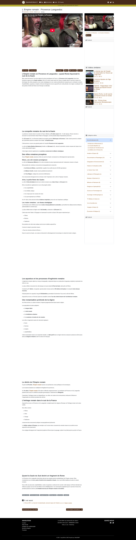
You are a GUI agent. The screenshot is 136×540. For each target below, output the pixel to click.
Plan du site (25, 524)
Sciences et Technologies (93, 190)
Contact (24, 522)
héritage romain (53, 495)
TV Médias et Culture (92, 199)
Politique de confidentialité (28, 526)
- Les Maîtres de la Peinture (94, 149)
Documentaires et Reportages (94, 157)
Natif (67, 70)
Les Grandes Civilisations (103, 32)
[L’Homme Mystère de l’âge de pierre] (90, 81)
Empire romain (26, 495)
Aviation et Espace (92, 153)
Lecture (26, 70)
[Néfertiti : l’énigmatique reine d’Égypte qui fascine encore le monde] (90, 88)
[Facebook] (110, 523)
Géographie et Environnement (94, 161)
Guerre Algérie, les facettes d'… (74, 509)
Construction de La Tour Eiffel (30, 509)
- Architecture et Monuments (94, 143)
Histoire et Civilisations (92, 32)
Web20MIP (77, 537)
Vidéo (55, 2)
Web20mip (71, 524)
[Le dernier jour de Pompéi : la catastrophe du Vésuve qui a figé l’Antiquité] (90, 73)
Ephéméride (48, 2)
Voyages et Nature (91, 207)
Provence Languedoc (34, 495)
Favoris (62, 2)
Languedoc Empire (44, 495)
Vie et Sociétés (91, 203)
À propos (24, 530)
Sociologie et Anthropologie (94, 194)
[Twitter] (113, 523)
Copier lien (73, 70)
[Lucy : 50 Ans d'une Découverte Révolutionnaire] (90, 102)
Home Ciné (33, 70)
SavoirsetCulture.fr (31, 2)
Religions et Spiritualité (93, 186)
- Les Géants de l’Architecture (94, 147)
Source (89, 35)
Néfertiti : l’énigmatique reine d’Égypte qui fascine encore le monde (103, 87)
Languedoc (66, 495)
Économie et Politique (92, 211)
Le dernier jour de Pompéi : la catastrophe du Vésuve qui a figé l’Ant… (103, 72)
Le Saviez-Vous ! (91, 170)
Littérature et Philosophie (93, 174)
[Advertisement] (52, 58)
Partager (60, 70)
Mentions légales (26, 528)
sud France (60, 495)
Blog (42, 2)
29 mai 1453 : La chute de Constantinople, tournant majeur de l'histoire (42, 503)
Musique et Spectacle (92, 178)
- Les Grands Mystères (92, 145)
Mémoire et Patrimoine (92, 182)
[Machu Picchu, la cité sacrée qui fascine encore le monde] (90, 95)
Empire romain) (68, 503)
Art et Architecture (91, 140)
